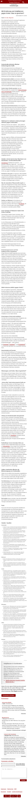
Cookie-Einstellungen (17, 791)
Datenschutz (10, 789)
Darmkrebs (5, 344)
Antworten (23, 713)
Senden (23, 780)
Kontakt (9, 791)
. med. (9, 17)
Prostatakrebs (21, 344)
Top (19, 796)
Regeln (15, 691)
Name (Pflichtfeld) (20, 763)
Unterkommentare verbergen (19, 730)
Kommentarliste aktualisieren (8, 758)
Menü (6, 796)
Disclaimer (3, 791)
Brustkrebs (21, 203)
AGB (15, 789)
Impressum (3, 789)
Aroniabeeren (4, 162)
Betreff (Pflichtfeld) (20, 765)
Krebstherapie (14, 5)
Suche (13, 796)
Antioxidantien (6, 446)
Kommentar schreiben (8, 695)
